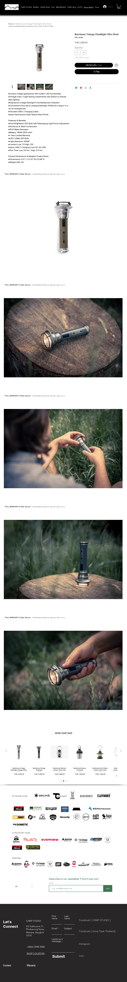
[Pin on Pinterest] (80, 87)
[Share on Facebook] (76, 87)
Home (11, 24)
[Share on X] (90, 87)
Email (51, 883)
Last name (67, 917)
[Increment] (84, 52)
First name (54, 917)
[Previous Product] (6, 750)
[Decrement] (77, 52)
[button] (36, 7)
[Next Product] (120, 750)
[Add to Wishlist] (116, 65)
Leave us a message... (57, 940)
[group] (63, 758)
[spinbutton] (80, 52)
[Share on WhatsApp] (85, 87)
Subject (68, 928)
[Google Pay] (97, 71)
